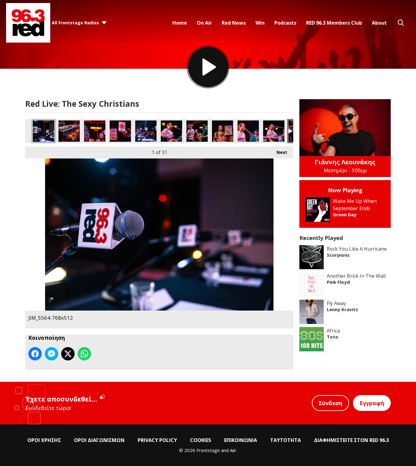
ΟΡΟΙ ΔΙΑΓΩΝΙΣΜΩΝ (99, 440)
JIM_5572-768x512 (69, 131)
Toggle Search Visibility (401, 22)
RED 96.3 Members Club (334, 22)
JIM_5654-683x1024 (222, 131)
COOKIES (200, 440)
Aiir (233, 450)
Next (278, 152)
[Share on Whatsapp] (84, 353)
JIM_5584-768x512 (120, 131)
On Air (204, 22)
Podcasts (285, 22)
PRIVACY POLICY (157, 440)
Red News (234, 22)
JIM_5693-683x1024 (273, 131)
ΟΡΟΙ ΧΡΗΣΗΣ (44, 440)
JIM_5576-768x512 (94, 131)
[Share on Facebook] (35, 353)
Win (260, 22)
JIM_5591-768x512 (146, 131)
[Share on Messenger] (51, 353)
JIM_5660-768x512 (248, 131)
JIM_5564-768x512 (43, 131)
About (379, 22)
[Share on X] (68, 353)
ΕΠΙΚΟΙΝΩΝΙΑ (240, 440)
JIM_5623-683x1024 (171, 131)
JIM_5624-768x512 (197, 131)
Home (179, 22)
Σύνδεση (330, 403)
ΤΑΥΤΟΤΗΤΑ (285, 440)
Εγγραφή (372, 403)
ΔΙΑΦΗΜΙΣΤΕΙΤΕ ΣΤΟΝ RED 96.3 (351, 440)
